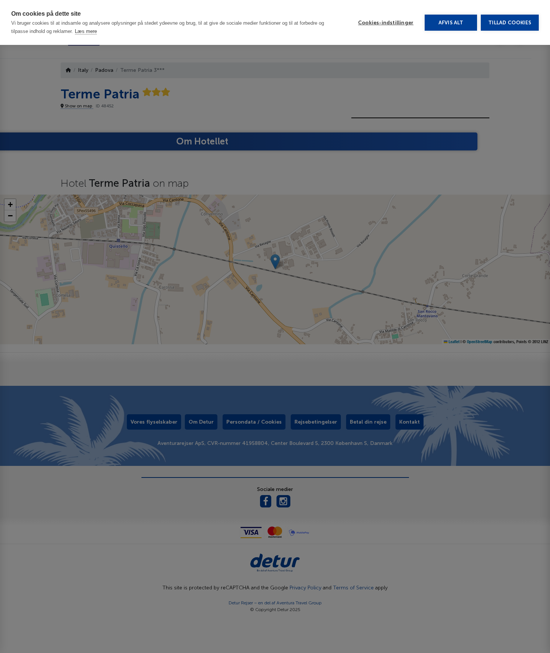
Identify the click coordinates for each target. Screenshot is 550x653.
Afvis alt (451, 22)
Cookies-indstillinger (385, 22)
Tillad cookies (509, 22)
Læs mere (86, 31)
